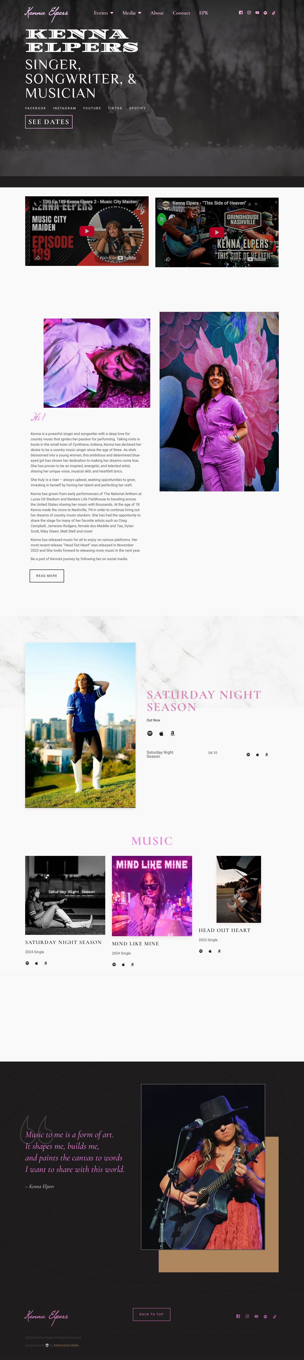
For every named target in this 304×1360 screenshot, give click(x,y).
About (157, 13)
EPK (204, 13)
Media (129, 13)
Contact (181, 13)
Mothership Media (66, 1345)
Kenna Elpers (46, 15)
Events (101, 13)
